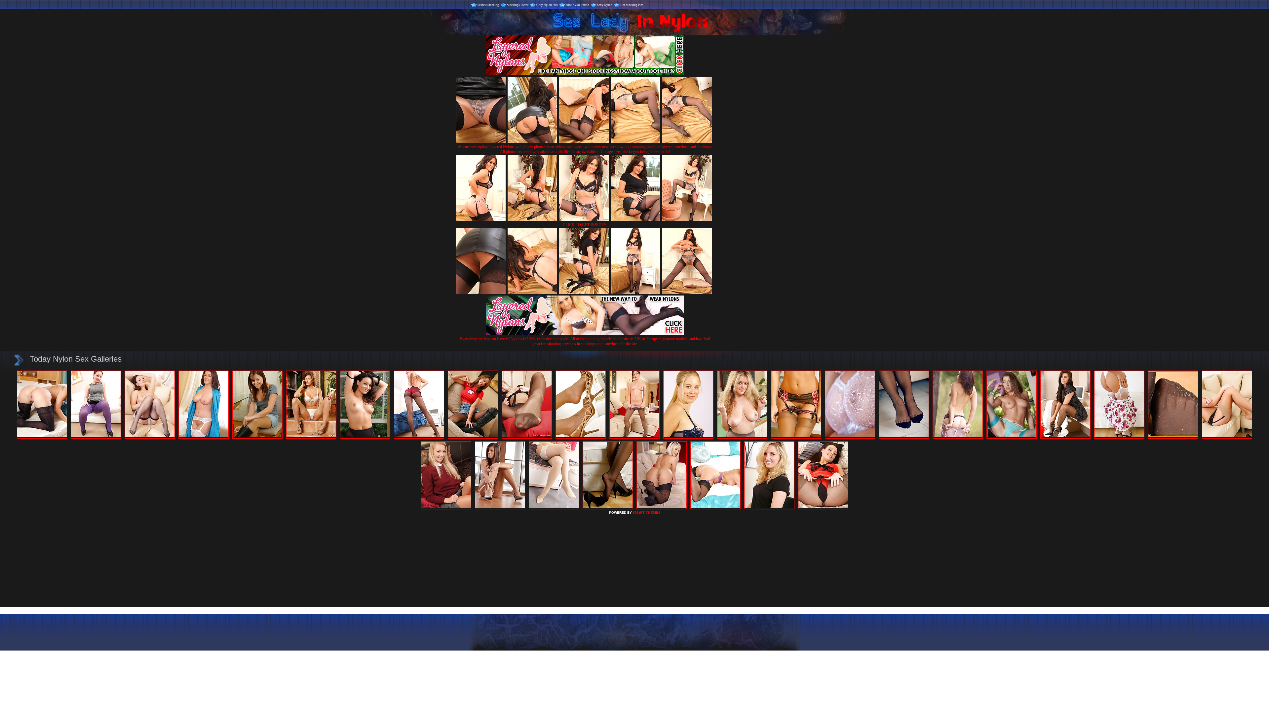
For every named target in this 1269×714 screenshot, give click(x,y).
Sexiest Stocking (488, 5)
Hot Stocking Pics (631, 5)
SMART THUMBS (646, 512)
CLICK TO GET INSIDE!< (585, 224)
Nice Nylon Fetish (577, 5)
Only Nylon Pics (547, 5)
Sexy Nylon (604, 5)
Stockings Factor (517, 5)
